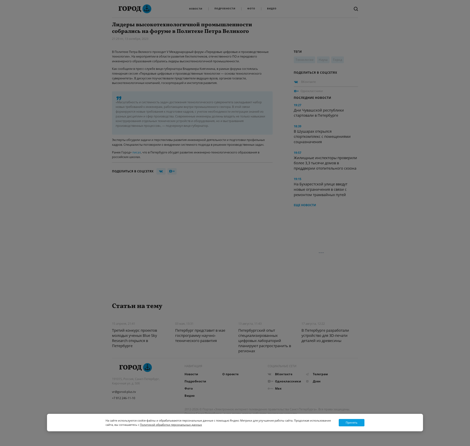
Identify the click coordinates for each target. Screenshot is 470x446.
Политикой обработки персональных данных (171, 425)
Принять (351, 422)
